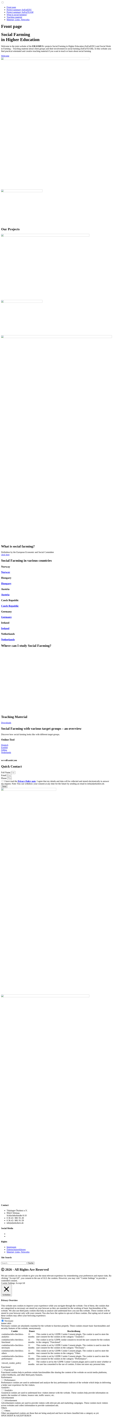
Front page (11, 7)
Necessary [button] (5, 1318)
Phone (4, 778)
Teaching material (14, 17)
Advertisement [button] (7, 1398)
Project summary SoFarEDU (19, 10)
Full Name (6, 772)
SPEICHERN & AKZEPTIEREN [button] (16, 1415)
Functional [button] (5, 1367)
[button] (5, 56)
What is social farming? (17, 14)
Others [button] (4, 1408)
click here (5, 555)
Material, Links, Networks (18, 19)
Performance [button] (6, 1377)
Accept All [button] (20, 1283)
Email (4, 775)
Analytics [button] (5, 1387)
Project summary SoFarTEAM (20, 12)
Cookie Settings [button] (8, 1283)
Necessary (8, 1321)
